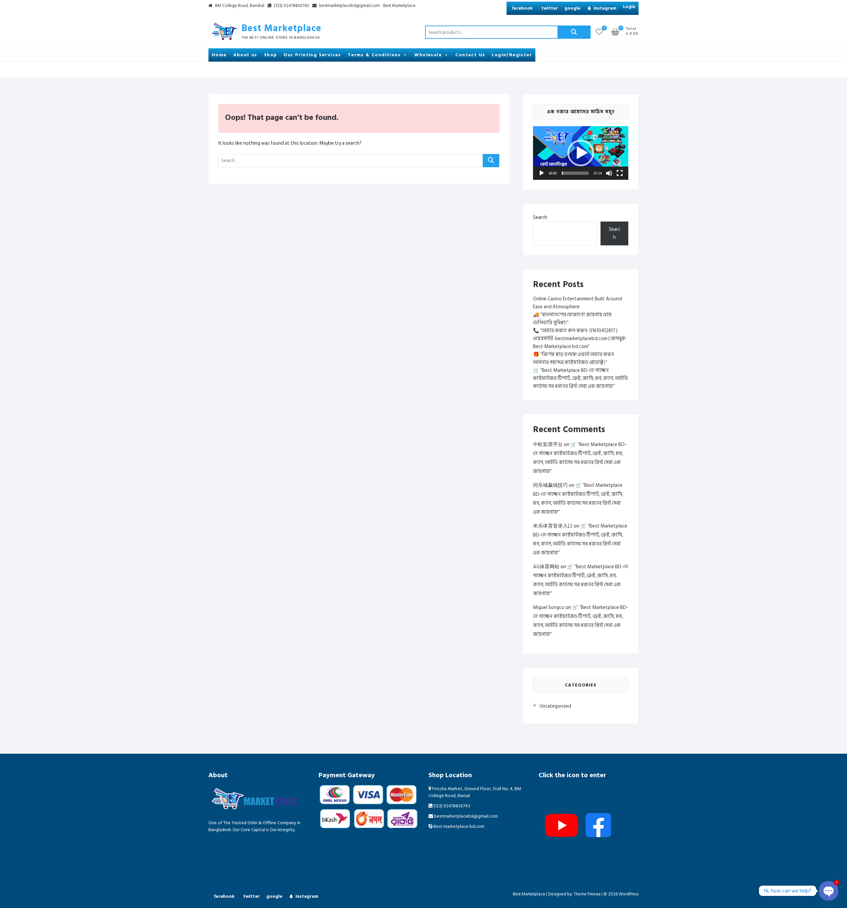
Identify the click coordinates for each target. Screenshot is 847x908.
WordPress (629, 894)
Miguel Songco (548, 607)
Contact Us (470, 55)
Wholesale (428, 55)
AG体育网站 (546, 567)
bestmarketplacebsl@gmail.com (349, 6)
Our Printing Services (312, 55)
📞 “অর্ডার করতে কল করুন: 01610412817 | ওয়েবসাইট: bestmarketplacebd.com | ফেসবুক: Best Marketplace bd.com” (579, 339)
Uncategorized (555, 706)
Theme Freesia (587, 894)
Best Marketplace (399, 6)
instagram (605, 8)
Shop (270, 55)
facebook (522, 8)
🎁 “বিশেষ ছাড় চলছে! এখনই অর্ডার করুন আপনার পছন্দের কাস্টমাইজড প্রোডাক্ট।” (573, 358)
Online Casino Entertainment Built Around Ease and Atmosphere (577, 303)
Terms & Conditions (374, 55)
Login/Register (512, 55)
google (572, 8)
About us (245, 55)
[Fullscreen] (619, 173)
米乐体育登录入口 (553, 526)
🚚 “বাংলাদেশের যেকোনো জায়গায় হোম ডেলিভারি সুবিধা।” (572, 319)
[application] (580, 153)
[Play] (541, 173)
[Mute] (609, 173)
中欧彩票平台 (548, 444)
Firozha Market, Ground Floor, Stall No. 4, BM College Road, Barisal (474, 792)
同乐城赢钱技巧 (550, 485)
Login (629, 6)
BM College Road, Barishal (239, 6)
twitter (549, 8)
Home (219, 55)
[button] (580, 153)
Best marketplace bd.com (458, 826)
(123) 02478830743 (291, 6)
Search (574, 32)
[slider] (575, 173)
